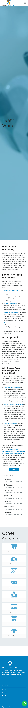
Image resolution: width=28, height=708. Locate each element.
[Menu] (25, 3)
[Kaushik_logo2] (11, 3)
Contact (4, 693)
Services (4, 690)
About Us (5, 696)
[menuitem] (25, 3)
